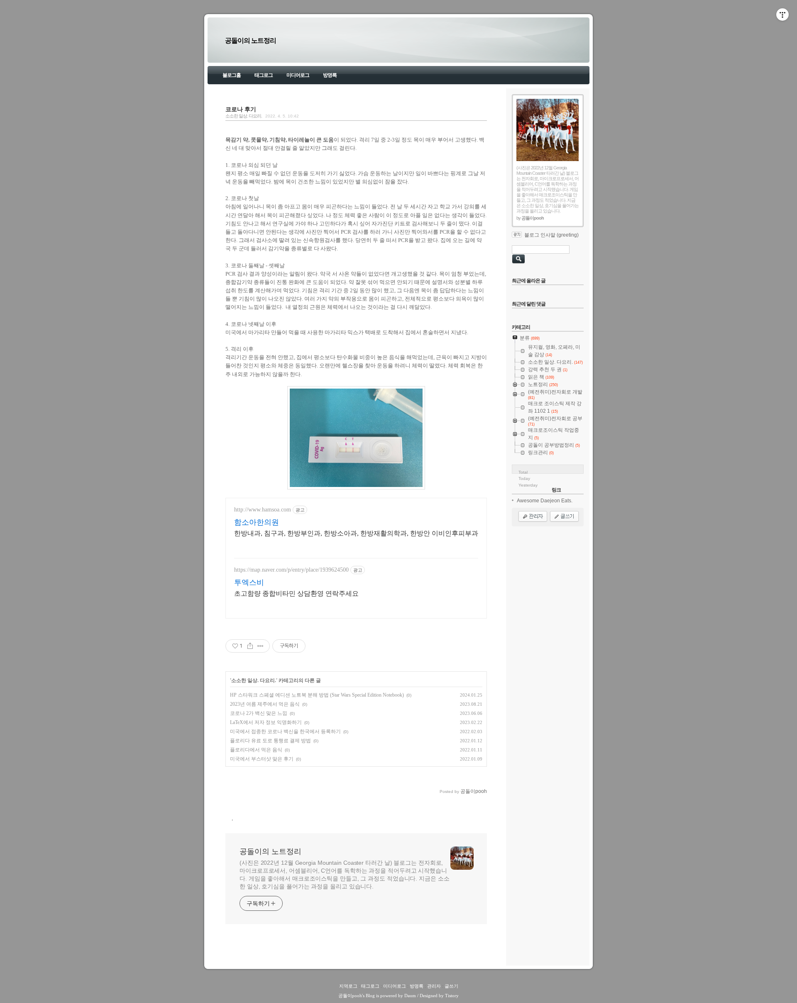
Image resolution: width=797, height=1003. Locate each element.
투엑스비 (249, 582)
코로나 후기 (240, 109)
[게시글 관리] (260, 646)
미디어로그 (297, 75)
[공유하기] (250, 646)
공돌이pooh (350, 995)
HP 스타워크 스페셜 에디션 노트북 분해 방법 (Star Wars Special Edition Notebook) (317, 695)
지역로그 (348, 985)
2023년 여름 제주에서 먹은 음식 (265, 704)
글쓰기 (451, 985)
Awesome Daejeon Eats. (544, 501)
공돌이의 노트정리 (250, 40)
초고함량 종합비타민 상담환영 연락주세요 (296, 593)
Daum (410, 995)
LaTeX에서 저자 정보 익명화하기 (266, 722)
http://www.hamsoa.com (262, 509)
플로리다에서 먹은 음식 (256, 750)
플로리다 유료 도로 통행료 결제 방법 (270, 741)
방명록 (330, 75)
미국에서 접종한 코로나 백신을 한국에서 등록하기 (285, 731)
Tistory (452, 995)
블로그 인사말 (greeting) (551, 235)
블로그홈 (231, 75)
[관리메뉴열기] (782, 14)
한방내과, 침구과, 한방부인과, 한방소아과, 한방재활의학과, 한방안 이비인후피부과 (356, 533)
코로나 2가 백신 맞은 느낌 (258, 713)
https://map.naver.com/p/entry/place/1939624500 (291, 570)
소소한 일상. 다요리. (243, 115)
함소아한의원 (256, 522)
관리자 (434, 985)
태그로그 (263, 75)
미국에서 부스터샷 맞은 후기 (261, 759)
